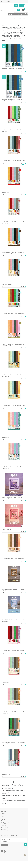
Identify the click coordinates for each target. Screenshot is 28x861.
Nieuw (4, 46)
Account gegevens (5, 822)
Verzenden (3, 820)
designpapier (18, 800)
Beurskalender (4, 817)
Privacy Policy (4, 823)
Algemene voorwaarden (6, 815)
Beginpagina (3, 813)
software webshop (14, 859)
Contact (2, 816)
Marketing (4, 18)
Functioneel (4, 12)
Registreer (9, 1)
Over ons (3, 819)
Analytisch (4, 15)
